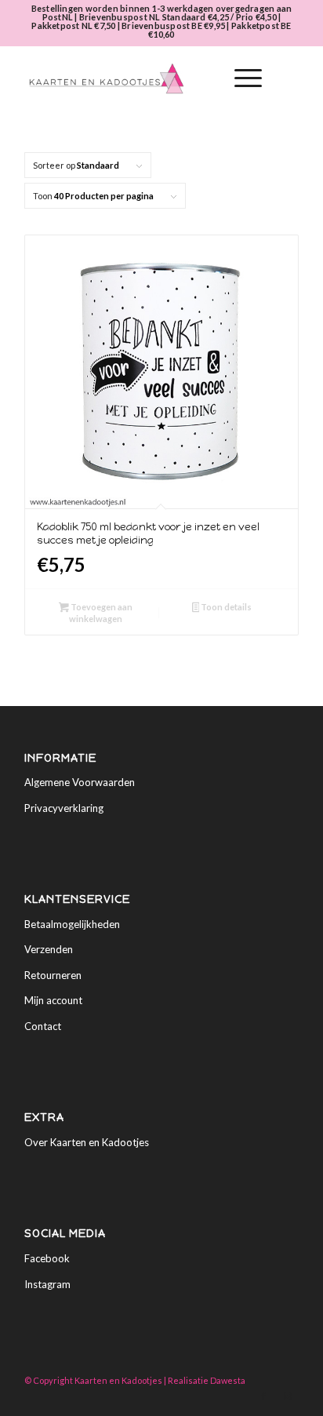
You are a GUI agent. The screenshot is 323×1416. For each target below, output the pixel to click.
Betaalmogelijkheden (72, 924)
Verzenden (48, 949)
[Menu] (240, 78)
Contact (42, 1026)
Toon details (225, 607)
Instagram (47, 1284)
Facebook (47, 1258)
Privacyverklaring (63, 808)
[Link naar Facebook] (263, 1396)
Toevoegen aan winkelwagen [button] (100, 613)
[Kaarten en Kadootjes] (134, 78)
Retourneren (53, 975)
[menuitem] (203, 78)
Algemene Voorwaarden (79, 782)
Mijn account (53, 1000)
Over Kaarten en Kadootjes (86, 1142)
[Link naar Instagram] (287, 1396)
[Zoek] (203, 78)
